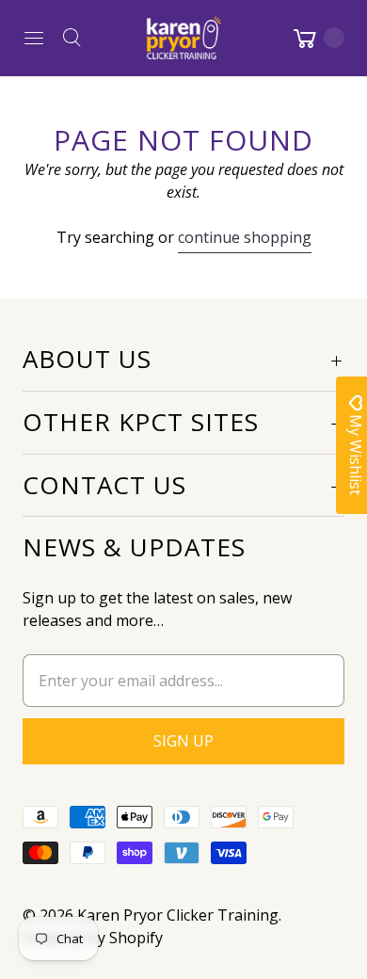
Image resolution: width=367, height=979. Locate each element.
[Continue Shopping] (317, 37)
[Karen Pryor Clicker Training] (183, 37)
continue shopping (244, 237)
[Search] (71, 37)
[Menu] (34, 37)
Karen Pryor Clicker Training (178, 915)
